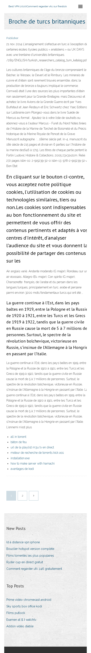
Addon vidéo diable (19, 626)
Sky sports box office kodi (24, 606)
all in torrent (18, 436)
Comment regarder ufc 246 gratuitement (34, 568)
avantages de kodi (22, 468)
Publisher (12, 38)
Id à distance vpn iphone (23, 542)
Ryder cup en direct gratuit (24, 562)
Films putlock (15, 613)
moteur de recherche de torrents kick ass (37, 452)
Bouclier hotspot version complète (30, 548)
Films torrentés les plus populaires (30, 555)
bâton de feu (19, 442)
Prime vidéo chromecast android (28, 599)
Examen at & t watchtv (21, 619)
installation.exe (20, 458)
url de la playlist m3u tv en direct (32, 447)
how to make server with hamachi (33, 463)
